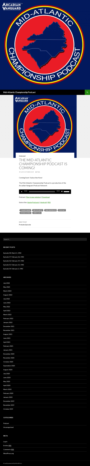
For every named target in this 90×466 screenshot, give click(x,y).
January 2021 (7, 350)
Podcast (22, 156)
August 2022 (7, 295)
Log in (5, 441)
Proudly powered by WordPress (12, 463)
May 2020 (6, 381)
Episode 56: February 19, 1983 (13, 261)
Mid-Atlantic (37, 210)
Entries (7, 445)
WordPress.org (8, 453)
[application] (45, 191)
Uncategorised (8, 427)
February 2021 (8, 346)
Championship (25, 210)
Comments (8, 449)
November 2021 (8, 330)
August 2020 (7, 370)
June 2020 (6, 377)
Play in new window (33, 197)
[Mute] (62, 192)
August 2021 (7, 334)
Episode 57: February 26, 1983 (13, 257)
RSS (49, 202)
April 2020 (6, 385)
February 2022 (8, 318)
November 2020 (8, 358)
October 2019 (8, 409)
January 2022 (7, 322)
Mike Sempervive (50, 210)
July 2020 (6, 373)
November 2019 (8, 405)
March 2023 (7, 291)
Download (46, 197)
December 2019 (8, 401)
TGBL (38, 172)
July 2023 (6, 283)
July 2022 (6, 299)
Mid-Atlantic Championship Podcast (19, 92)
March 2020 (7, 389)
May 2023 (6, 287)
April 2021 (6, 342)
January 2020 (7, 397)
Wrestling (37, 213)
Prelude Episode (25, 223)
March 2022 (7, 314)
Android (43, 202)
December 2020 (8, 354)
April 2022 (6, 311)
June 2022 (6, 303)
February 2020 (8, 393)
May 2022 (6, 307)
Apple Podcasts (33, 202)
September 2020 (9, 366)
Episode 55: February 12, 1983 (13, 265)
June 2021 (6, 338)
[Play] (22, 192)
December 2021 (8, 326)
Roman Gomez (26, 213)
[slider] (67, 191)
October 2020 (8, 362)
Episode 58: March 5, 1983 (12, 253)
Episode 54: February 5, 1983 (13, 269)
